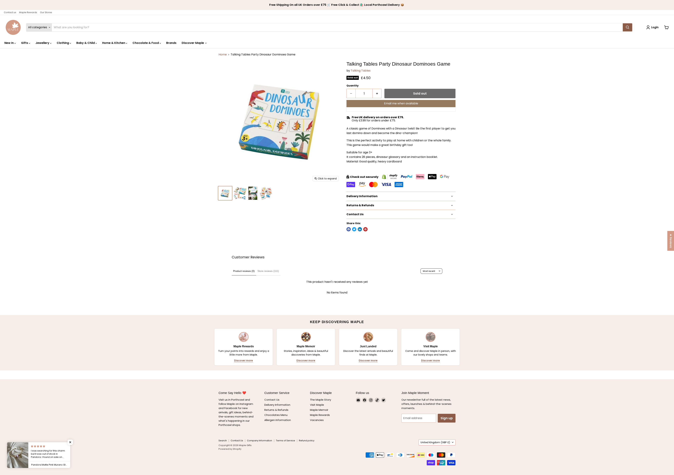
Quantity (352, 85)
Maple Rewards (28, 12)
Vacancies (317, 420)
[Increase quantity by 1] (377, 93)
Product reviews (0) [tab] (244, 271)
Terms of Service (285, 440)
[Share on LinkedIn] (360, 229)
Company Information (259, 440)
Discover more (243, 360)
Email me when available (401, 103)
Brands (171, 43)
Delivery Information (277, 405)
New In (9, 43)
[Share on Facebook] (348, 229)
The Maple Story (321, 400)
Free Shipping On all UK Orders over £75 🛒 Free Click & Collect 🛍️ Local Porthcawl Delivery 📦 (337, 5)
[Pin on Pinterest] (365, 229)
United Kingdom (435, 442)
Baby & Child (85, 43)
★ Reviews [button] (671, 241)
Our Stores (46, 12)
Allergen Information (277, 420)
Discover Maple (193, 43)
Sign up (447, 418)
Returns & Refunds (276, 410)
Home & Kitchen (114, 43)
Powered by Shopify (230, 449)
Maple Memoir (319, 410)
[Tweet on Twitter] (354, 229)
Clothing (63, 43)
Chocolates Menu (276, 415)
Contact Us (271, 400)
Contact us (10, 12)
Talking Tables (361, 71)
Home (223, 54)
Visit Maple (317, 405)
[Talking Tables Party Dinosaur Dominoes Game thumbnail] (225, 193)
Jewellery (42, 43)
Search (223, 440)
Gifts (25, 43)
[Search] (627, 27)
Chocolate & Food (146, 43)
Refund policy (306, 440)
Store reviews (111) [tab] (268, 271)
